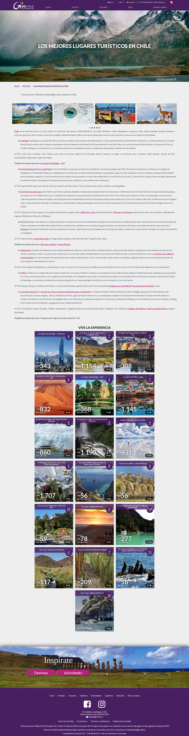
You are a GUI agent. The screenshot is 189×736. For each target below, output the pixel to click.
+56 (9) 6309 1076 (146, 2)
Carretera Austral (29, 291)
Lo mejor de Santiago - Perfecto (51, 334)
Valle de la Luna (87, 212)
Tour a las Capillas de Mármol (92, 593)
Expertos (109, 695)
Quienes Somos (159, 7)
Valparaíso (25, 250)
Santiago (24, 140)
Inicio (111, 2)
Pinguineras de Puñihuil (120, 286)
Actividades (73, 673)
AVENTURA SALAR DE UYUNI (132, 420)
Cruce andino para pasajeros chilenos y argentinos (132, 507)
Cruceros (72, 695)
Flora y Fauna (134, 695)
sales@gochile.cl (95, 716)
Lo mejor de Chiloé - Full (132, 377)
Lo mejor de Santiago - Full (52, 163)
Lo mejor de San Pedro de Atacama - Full (51, 377)
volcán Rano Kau (41, 238)
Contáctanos (160, 2)
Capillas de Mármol (136, 308)
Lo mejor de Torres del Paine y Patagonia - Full (92, 334)
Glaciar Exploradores (157, 308)
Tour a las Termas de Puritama (51, 550)
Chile (16, 131)
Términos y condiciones (100, 721)
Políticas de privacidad (122, 721)
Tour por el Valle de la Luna (92, 506)
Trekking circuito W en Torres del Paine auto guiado (51, 463)
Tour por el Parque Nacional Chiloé (92, 550)
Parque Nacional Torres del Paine (36, 169)
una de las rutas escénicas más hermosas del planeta (66, 291)
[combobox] (120, 2)
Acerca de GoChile (65, 721)
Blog (130, 7)
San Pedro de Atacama (31, 191)
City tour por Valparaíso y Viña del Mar (51, 507)
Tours (48, 7)
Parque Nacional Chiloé (142, 286)
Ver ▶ (68, 369)
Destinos (103, 7)
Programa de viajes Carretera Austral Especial (51, 420)
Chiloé (23, 273)
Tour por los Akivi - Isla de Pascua (55, 244)
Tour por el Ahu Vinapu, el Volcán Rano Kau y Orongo (92, 463)
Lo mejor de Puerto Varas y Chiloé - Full (132, 334)
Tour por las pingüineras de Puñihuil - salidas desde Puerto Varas (133, 550)
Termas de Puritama (122, 212)
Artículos (120, 695)
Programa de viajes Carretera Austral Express (92, 420)
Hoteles (75, 7)
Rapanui (24, 229)
